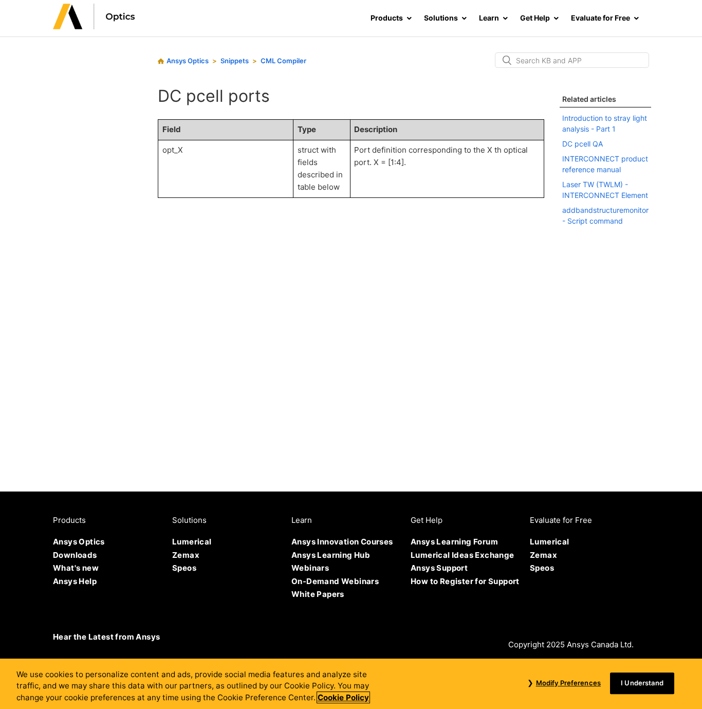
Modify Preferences (568, 683)
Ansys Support (439, 568)
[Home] (94, 26)
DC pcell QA (582, 143)
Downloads (75, 555)
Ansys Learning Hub (330, 555)
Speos (184, 568)
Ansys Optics (188, 61)
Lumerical (192, 542)
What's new (76, 568)
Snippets (234, 61)
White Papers (317, 594)
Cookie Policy (343, 697)
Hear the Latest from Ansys (106, 637)
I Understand (642, 683)
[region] (351, 684)
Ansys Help (75, 581)
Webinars (310, 568)
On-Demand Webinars (335, 581)
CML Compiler (283, 61)
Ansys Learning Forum (454, 542)
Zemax (185, 555)
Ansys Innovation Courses (342, 542)
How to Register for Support (465, 581)
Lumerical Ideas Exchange (462, 555)
